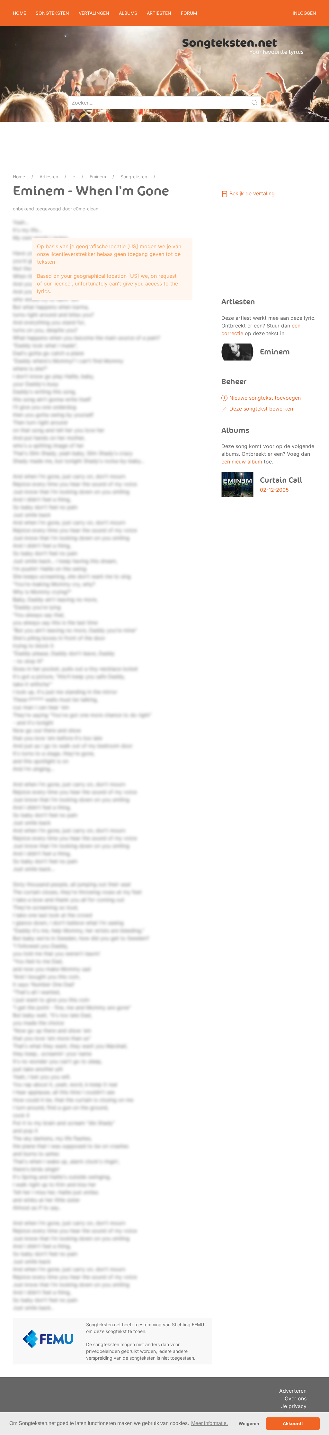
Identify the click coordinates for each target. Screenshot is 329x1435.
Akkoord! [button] (293, 1423)
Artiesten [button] (159, 13)
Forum (189, 13)
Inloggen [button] (304, 13)
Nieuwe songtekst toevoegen (264, 398)
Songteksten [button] (52, 13)
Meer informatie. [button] (209, 1423)
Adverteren (293, 1391)
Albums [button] (128, 13)
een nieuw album (241, 461)
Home (19, 13)
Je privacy (294, 1406)
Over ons (296, 1398)
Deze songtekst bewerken (260, 408)
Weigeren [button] (249, 1423)
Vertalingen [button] (94, 13)
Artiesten (49, 176)
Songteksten (133, 176)
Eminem (98, 176)
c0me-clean (85, 208)
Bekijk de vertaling (251, 193)
